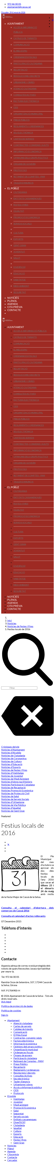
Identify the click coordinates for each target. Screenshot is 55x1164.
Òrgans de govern (24, 164)
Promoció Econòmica (26, 217)
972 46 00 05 (14, 3)
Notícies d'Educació (11, 764)
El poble (13, 188)
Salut (16, 258)
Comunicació (21, 44)
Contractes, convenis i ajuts (31, 145)
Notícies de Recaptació (13, 787)
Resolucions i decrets (26, 76)
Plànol (12, 301)
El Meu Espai (20, 51)
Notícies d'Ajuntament (13, 749)
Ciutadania (20, 192)
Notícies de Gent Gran (13, 810)
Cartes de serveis (23, 138)
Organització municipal (28, 113)
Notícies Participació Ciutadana (18, 784)
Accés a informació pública (25, 29)
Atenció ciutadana (25, 88)
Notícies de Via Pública (13, 804)
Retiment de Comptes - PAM (29, 176)
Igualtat (18, 211)
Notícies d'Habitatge (12, 772)
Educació (19, 273)
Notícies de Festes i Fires (14, 770)
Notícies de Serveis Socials (15, 799)
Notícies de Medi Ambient (15, 778)
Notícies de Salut (10, 796)
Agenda (12, 304)
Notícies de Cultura (11, 761)
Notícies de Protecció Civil (15, 793)
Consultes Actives (24, 95)
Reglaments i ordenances (28, 126)
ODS (15, 107)
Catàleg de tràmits (25, 38)
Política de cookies (11, 1010)
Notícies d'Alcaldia (11, 752)
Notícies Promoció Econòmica (17, 790)
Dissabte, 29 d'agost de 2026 (13, 12)
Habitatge (19, 279)
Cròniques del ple (10, 746)
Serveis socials (22, 223)
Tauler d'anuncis (23, 182)
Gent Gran (19, 245)
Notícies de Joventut (12, 775)
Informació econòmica (27, 151)
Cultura (18, 232)
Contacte (14, 310)
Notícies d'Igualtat (11, 807)
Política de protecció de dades (17, 1006)
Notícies (13, 298)
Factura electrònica (26, 101)
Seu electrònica (23, 132)
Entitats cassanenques (27, 198)
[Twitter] (53, 20)
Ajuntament (15, 23)
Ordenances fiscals (25, 57)
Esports (18, 239)
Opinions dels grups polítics (30, 157)
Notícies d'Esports (11, 767)
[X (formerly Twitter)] (8, 844)
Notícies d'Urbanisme (12, 802)
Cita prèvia (14, 307)
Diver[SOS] (19, 267)
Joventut (19, 251)
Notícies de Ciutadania (13, 755)
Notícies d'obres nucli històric (16, 781)
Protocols (20, 170)
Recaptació (20, 69)
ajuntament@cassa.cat (19, 6)
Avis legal (6, 1001)
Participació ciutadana (27, 63)
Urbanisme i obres (24, 82)
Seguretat (19, 292)
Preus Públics (21, 120)
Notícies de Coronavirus (14, 758)
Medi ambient (21, 286)
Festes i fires (20, 204)
